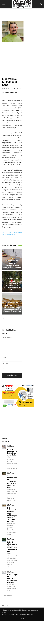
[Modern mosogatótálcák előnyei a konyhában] (4, 447)
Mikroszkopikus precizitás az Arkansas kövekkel (12, 578)
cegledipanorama (10, 92)
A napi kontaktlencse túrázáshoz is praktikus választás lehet (12, 285)
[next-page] (7, 318)
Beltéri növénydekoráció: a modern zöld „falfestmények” (12, 547)
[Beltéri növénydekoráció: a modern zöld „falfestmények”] (4, 540)
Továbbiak (7, 596)
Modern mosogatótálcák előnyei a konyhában (12, 265)
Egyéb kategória (12, 260)
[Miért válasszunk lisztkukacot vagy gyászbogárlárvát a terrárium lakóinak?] (4, 505)
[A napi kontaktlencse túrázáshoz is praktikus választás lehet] (4, 473)
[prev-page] (3, 318)
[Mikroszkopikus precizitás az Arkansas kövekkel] (4, 572)
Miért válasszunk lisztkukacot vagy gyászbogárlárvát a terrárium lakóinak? (12, 308)
